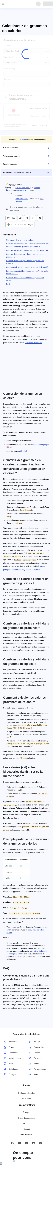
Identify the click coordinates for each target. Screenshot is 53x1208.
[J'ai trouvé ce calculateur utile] (8, 218)
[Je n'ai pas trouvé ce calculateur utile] (13, 218)
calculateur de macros (33, 343)
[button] (26, 139)
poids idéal (22, 451)
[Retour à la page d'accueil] (14, 4)
